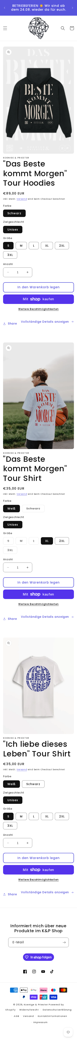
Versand (22, 198)
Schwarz (14, 213)
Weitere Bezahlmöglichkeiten (38, 309)
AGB (16, 1016)
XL (47, 246)
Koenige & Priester (36, 1004)
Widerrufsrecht (29, 1009)
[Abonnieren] (64, 942)
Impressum (40, 1022)
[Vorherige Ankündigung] (4, 7)
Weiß (11, 508)
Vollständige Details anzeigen (45, 322)
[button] (5, 28)
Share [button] (12, 323)
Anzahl (8, 264)
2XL (62, 246)
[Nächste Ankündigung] (72, 7)
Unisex (12, 229)
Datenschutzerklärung (57, 1009)
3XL (10, 255)
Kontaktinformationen (52, 1016)
